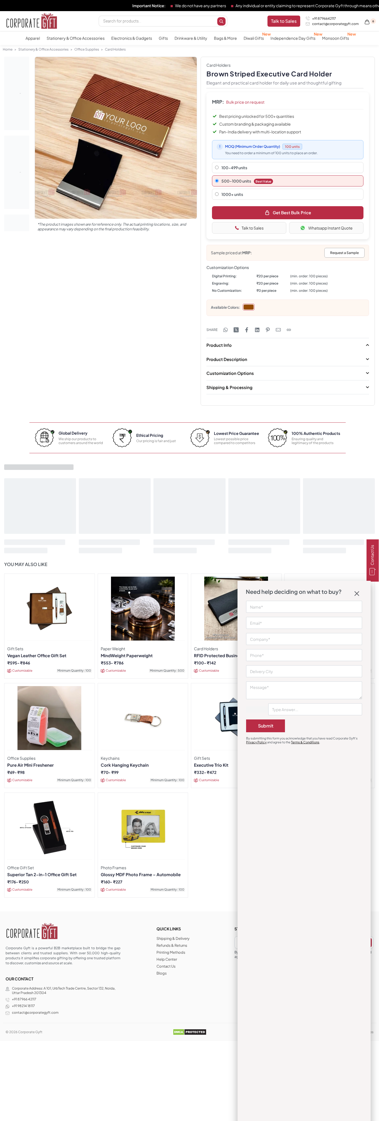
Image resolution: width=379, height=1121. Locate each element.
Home (7, 49)
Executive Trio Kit (211, 765)
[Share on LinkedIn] (257, 329)
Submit (265, 726)
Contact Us (372, 555)
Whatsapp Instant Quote (330, 227)
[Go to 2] (16, 172)
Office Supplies (86, 49)
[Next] (182, 144)
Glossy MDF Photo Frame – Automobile (141, 874)
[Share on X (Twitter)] (236, 329)
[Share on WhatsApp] (225, 329)
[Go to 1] (16, 93)
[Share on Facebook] (246, 329)
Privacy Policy (256, 742)
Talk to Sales (253, 227)
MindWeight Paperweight (127, 655)
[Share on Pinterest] (267, 329)
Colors (233, 307)
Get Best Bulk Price (292, 212)
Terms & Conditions (305, 742)
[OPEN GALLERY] (116, 138)
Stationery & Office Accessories (43, 49)
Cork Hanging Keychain (125, 765)
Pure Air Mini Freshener (30, 765)
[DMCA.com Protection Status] (189, 1032)
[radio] (248, 307)
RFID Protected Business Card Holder (232, 655)
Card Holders (115, 49)
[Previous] (50, 144)
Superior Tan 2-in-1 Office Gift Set (42, 874)
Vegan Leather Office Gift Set (36, 655)
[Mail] (278, 329)
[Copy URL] (288, 329)
